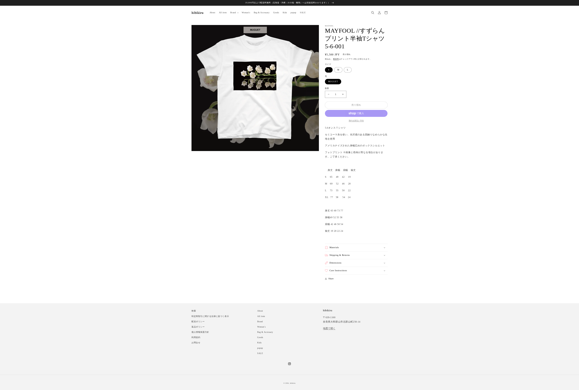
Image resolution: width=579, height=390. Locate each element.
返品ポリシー (198, 327)
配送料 (336, 59)
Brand (260, 321)
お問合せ (195, 343)
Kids (259, 343)
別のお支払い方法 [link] (356, 121)
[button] (234, 12)
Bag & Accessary (265, 332)
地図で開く (329, 328)
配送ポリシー (198, 321)
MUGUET (333, 81)
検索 (193, 311)
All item (261, 316)
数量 (327, 88)
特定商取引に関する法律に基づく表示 (210, 316)
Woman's (261, 327)
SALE (260, 353)
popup (260, 348)
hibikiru (293, 383)
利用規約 (195, 337)
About (260, 311)
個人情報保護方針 (200, 332)
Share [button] (331, 279)
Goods (260, 337)
